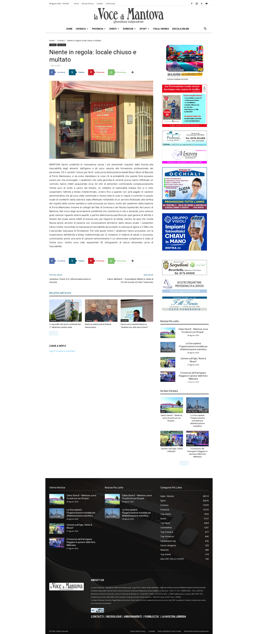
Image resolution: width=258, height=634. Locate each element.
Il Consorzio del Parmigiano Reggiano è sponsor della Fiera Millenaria (193, 376)
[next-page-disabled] (56, 333)
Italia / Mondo (161, 29)
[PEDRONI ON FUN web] (184, 144)
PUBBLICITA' (152, 616)
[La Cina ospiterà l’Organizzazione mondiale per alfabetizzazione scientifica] (167, 347)
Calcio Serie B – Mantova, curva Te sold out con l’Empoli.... (172, 418)
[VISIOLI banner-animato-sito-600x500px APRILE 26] (184, 249)
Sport (143, 29)
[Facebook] (191, 3)
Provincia (97, 29)
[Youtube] (206, 3)
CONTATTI (97, 616)
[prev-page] (51, 333)
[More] (132, 72)
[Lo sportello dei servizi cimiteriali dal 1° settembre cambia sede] (65, 310)
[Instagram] (196, 3)
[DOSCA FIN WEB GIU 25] (184, 208)
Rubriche (128, 29)
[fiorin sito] (184, 309)
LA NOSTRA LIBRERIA (174, 616)
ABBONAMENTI (133, 616)
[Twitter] (201, 3)
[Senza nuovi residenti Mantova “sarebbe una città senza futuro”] (137, 310)
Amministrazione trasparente (196, 631)
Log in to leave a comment (62, 351)
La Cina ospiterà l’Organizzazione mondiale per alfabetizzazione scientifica (193, 346)
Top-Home (61, 45)
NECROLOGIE (114, 616)
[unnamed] (184, 292)
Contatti (99, 3)
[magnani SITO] (184, 162)
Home (76, 3)
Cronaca (81, 29)
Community (110, 3)
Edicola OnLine (88, 3)
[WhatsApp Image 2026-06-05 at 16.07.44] (184, 80)
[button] (205, 29)
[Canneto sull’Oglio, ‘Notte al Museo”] (167, 362)
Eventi (113, 29)
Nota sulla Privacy (137, 631)
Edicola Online (180, 29)
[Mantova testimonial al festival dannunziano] (101, 310)
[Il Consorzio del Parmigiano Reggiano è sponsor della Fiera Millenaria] (167, 376)
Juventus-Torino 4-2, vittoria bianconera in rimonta (70, 281)
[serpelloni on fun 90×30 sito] (184, 274)
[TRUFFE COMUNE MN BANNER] (184, 126)
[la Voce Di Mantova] (129, 15)
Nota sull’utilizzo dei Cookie (169, 631)
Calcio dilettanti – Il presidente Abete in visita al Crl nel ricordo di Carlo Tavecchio (130, 281)
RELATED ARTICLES (60, 292)
